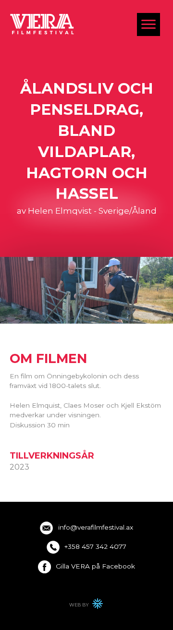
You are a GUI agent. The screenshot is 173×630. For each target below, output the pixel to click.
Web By (86, 606)
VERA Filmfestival (42, 24)
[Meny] (148, 24)
